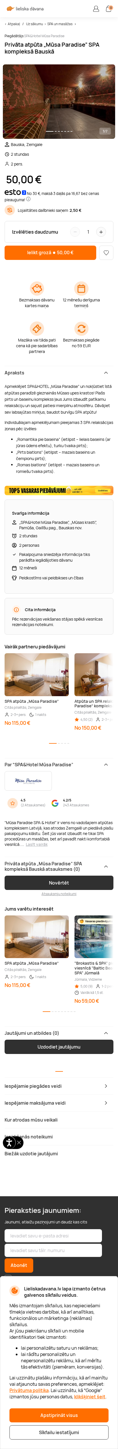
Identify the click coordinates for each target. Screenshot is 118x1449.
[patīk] (106, 253)
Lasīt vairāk (37, 844)
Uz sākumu (34, 23)
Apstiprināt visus (59, 1415)
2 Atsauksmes (33, 805)
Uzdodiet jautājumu (59, 1047)
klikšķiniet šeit (89, 1396)
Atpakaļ (14, 23)
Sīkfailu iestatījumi (59, 1432)
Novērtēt (59, 883)
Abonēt (19, 1265)
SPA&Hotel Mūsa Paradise (44, 35)
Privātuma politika (29, 1390)
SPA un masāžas (59, 23)
